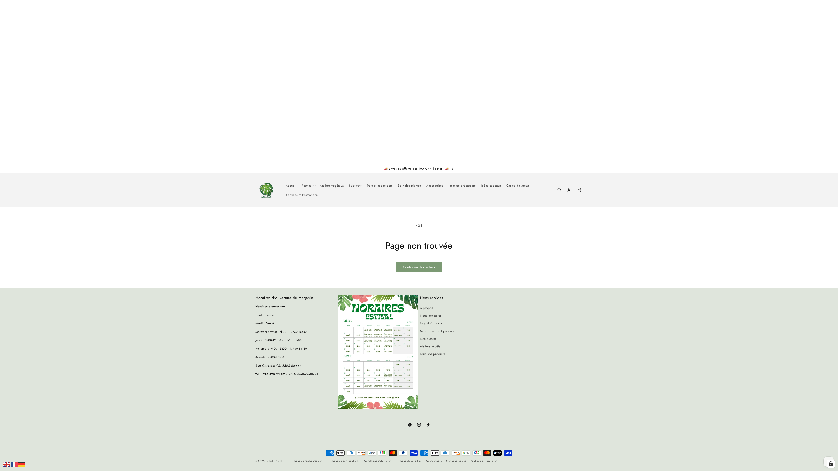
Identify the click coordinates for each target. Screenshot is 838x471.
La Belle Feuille (275, 461)
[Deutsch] (22, 463)
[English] (7, 463)
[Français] (14, 463)
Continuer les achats (419, 267)
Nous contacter (430, 315)
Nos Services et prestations (439, 331)
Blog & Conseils (431, 323)
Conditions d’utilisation (377, 460)
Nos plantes (428, 338)
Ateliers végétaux (432, 346)
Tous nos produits (432, 354)
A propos (426, 308)
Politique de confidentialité (344, 460)
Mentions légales (456, 460)
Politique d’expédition (409, 460)
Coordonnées (434, 460)
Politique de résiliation (484, 460)
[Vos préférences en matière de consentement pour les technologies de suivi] (831, 464)
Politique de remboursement (306, 460)
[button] (308, 185)
